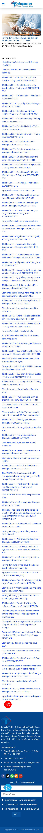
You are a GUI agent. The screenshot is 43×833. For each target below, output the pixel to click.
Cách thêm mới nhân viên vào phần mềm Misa (20, 391)
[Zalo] (8, 787)
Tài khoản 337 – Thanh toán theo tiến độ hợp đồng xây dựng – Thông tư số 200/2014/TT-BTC (20, 487)
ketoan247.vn (10, 770)
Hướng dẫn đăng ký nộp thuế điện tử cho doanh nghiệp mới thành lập (20, 566)
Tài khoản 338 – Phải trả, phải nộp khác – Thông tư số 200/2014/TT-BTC (20, 467)
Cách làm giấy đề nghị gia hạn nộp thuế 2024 (19, 644)
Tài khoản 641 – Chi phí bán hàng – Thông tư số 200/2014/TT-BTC (21, 120)
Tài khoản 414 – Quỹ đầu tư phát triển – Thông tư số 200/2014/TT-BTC (20, 287)
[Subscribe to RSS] (16, 776)
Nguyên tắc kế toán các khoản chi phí (18, 191)
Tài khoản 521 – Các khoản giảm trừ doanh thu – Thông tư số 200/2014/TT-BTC (21, 197)
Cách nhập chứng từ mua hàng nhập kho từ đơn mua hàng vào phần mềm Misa (21, 294)
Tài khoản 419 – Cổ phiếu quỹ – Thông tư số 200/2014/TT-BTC (21, 264)
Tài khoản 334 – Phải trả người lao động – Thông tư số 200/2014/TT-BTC (20, 540)
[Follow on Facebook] (3, 776)
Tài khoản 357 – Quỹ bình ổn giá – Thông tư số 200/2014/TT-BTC (21, 345)
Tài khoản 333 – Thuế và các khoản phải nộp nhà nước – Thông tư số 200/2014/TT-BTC (21, 550)
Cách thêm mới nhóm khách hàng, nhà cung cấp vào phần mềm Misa (21, 589)
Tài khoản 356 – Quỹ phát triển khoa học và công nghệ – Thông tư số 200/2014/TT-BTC (21, 352)
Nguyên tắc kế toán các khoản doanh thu (20, 221)
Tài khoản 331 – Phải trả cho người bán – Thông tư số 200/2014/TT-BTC (20, 559)
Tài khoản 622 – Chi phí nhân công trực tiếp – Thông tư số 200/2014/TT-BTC (21, 166)
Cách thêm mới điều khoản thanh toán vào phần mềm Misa (21, 652)
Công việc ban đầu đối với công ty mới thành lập (19, 71)
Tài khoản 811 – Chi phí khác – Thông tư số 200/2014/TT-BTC (21, 97)
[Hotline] (8, 704)
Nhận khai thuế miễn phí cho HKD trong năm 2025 (20, 64)
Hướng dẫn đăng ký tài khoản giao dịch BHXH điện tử (19, 533)
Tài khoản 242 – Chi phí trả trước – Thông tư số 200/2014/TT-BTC (20, 660)
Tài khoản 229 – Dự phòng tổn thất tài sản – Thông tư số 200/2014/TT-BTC (21, 690)
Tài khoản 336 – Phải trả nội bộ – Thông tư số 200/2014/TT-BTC (21, 504)
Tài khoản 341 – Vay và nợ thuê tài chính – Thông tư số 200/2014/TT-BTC (21, 452)
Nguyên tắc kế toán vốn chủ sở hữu (17, 331)
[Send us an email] (8, 776)
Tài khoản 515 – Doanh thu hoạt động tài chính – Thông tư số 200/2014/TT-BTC (20, 204)
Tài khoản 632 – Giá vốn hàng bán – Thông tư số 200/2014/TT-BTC (21, 135)
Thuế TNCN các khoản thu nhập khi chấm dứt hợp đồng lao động (20, 360)
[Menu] (3, 4)
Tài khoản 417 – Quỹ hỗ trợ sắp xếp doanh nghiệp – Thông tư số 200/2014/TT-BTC (21, 279)
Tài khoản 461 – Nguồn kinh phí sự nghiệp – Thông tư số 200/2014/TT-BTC (21, 238)
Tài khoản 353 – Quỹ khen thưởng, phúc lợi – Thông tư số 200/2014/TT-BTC (21, 375)
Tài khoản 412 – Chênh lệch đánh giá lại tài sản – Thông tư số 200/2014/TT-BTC (21, 317)
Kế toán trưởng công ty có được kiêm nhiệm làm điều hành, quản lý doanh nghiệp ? (21, 667)
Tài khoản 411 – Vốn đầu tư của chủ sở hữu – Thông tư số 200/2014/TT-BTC (21, 325)
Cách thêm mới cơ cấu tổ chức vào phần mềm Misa (19, 683)
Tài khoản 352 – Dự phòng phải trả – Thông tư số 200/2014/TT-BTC (21, 383)
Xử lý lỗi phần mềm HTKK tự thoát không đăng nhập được (20, 337)
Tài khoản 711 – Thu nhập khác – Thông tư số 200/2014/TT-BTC (21, 105)
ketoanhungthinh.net (21, 767)
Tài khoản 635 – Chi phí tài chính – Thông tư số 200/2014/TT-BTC (20, 128)
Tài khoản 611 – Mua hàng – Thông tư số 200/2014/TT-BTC (20, 184)
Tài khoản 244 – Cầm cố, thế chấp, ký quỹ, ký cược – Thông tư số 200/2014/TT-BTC (21, 582)
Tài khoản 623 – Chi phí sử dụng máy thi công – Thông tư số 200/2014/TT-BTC (20, 158)
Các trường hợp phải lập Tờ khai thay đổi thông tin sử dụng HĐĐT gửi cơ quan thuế (21, 414)
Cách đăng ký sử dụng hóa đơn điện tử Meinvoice (19, 444)
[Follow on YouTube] (21, 776)
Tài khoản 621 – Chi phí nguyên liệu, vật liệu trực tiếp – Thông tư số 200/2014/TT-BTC (20, 175)
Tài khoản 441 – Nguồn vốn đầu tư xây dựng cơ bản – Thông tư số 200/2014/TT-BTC (20, 247)
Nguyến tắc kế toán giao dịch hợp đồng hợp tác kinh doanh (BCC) (21, 698)
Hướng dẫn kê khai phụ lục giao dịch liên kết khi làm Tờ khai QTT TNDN (20, 39)
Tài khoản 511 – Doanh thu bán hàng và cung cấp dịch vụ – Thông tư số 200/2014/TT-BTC (20, 213)
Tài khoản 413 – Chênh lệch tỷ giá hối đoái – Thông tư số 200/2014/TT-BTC (21, 302)
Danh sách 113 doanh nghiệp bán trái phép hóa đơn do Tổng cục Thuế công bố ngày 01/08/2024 (21, 635)
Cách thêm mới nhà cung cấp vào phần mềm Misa (21, 429)
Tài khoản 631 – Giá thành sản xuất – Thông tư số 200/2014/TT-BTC (18, 143)
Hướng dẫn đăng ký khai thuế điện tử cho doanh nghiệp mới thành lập (20, 597)
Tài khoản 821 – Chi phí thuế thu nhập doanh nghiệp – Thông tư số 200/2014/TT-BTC (21, 88)
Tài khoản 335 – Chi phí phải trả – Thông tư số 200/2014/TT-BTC (21, 525)
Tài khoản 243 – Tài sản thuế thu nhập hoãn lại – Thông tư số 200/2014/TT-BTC (20, 605)
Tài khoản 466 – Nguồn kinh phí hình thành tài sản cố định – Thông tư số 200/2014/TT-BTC (21, 229)
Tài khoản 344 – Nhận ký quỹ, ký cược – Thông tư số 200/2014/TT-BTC (19, 421)
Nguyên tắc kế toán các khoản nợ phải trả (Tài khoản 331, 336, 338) (20, 574)
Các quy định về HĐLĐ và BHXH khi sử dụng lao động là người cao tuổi (21, 368)
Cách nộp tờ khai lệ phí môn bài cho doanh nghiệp (21, 459)
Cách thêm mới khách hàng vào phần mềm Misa (21, 496)
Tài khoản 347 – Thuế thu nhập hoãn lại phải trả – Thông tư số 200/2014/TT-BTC (20, 398)
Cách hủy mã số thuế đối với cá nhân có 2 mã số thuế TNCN (20, 406)
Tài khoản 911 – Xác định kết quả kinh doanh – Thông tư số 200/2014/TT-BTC (19, 79)
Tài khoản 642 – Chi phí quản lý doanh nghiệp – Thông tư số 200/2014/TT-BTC (20, 112)
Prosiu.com (34, 830)
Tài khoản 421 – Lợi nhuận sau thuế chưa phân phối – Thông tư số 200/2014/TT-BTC (21, 256)
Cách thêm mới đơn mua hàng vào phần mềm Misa (20, 310)
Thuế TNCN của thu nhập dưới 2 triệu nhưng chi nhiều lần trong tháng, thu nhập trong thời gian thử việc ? (21, 476)
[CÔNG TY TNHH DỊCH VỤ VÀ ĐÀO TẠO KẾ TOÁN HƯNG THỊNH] (21, 4)
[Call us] (12, 776)
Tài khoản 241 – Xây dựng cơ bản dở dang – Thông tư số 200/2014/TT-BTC (21, 675)
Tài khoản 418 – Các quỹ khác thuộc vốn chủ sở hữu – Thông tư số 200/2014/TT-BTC (21, 271)
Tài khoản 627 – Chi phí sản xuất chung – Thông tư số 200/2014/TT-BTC (20, 151)
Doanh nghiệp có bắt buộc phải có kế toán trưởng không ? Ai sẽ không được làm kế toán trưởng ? (20, 614)
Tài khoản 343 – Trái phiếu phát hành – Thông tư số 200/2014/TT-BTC (19, 436)
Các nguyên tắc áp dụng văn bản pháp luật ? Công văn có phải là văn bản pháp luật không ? (21, 625)
